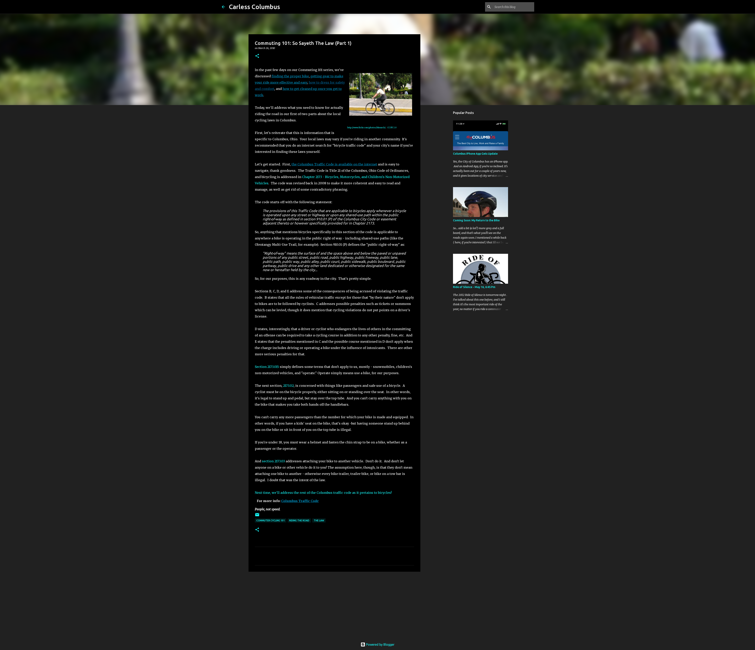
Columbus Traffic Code (300, 501)
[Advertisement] (334, 605)
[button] (257, 56)
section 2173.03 (273, 461)
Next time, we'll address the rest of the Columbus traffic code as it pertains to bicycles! (323, 493)
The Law (319, 520)
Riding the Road (299, 520)
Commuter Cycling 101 (270, 520)
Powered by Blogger (379, 644)
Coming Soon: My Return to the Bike (476, 220)
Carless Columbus (254, 6)
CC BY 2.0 (392, 127)
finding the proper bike (290, 76)
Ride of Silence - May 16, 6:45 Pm (474, 287)
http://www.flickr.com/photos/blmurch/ (366, 127)
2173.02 (288, 386)
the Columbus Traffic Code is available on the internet (334, 164)
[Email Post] (257, 516)
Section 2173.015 (267, 367)
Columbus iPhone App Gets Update (475, 153)
